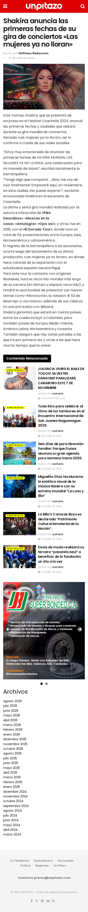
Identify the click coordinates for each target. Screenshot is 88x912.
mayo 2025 (11, 768)
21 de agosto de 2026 (52, 398)
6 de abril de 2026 (51, 468)
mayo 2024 (11, 825)
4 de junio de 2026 (51, 436)
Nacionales (65, 861)
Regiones (42, 866)
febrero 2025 (12, 782)
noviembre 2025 (15, 744)
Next (79, 629)
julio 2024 (10, 815)
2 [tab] (46, 684)
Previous (8, 629)
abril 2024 (10, 830)
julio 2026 (10, 706)
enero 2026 (11, 734)
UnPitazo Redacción (33, 53)
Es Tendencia (19, 861)
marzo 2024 (12, 834)
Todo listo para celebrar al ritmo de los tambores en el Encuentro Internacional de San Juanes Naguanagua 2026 (61, 416)
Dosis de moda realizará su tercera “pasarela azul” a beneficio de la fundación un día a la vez (61, 554)
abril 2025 (10, 772)
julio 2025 (10, 758)
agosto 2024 (12, 810)
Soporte (57, 393)
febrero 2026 (12, 729)
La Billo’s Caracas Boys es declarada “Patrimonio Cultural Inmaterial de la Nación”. (60, 521)
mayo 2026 (11, 715)
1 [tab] (41, 684)
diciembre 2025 (14, 739)
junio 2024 (11, 820)
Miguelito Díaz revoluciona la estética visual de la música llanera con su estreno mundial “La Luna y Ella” (61, 486)
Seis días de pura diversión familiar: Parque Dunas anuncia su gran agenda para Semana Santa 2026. (61, 451)
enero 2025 (11, 787)
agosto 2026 (12, 701)
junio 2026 (10, 711)
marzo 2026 (12, 725)
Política (25, 866)
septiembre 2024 (16, 806)
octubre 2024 (13, 801)
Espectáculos (15, 370)
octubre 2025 (13, 749)
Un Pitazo (60, 866)
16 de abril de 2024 (22, 58)
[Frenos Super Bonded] (44, 630)
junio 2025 (10, 763)
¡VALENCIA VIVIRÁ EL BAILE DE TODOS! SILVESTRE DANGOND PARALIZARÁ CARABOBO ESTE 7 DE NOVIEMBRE (61, 378)
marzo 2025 (12, 777)
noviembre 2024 (15, 796)
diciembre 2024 (15, 792)
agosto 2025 (12, 753)
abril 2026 (10, 720)
